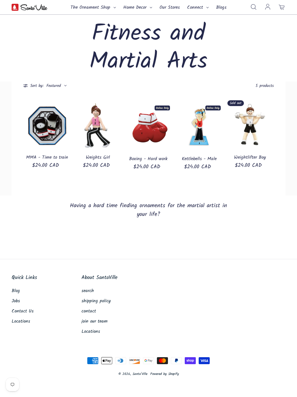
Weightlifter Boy (250, 157)
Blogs (221, 7)
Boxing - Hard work (148, 158)
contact (89, 311)
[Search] (253, 7)
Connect (196, 7)
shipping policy (96, 301)
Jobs (16, 301)
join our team (95, 321)
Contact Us (23, 311)
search (88, 290)
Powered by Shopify (164, 374)
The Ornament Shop (91, 7)
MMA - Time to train (47, 157)
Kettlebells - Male (199, 158)
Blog (16, 290)
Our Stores (170, 7)
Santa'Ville (140, 374)
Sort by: (37, 86)
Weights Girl (98, 157)
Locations (21, 321)
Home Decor (135, 7)
